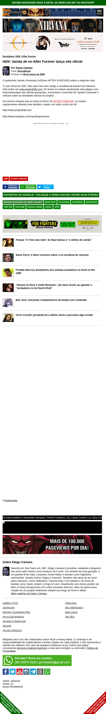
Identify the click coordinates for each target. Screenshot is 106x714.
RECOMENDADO (74, 608)
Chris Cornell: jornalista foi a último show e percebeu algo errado (54, 315)
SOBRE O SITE (10, 603)
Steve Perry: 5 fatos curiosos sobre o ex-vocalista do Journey (52, 255)
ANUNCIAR (8, 608)
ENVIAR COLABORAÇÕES (16, 612)
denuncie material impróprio (32, 648)
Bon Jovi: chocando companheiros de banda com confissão (51, 300)
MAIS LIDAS (71, 612)
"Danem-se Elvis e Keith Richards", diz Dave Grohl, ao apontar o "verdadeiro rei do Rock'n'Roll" (54, 286)
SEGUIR (7, 626)
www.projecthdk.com (30, 89)
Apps (56, 207)
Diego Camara (24, 67)
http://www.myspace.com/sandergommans (26, 116)
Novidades (8, 56)
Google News (34, 207)
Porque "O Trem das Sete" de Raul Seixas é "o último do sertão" (54, 240)
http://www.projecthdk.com (17, 110)
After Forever (29, 56)
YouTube (20, 207)
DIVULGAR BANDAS (13, 617)
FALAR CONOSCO (12, 630)
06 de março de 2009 (34, 74)
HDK (18, 56)
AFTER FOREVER (63, 101)
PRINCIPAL (71, 603)
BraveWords (24, 71)
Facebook (77, 202)
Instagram (91, 202)
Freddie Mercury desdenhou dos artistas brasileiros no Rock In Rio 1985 (55, 271)
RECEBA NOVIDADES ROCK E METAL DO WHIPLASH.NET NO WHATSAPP (53, 2)
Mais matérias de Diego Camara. (29, 593)
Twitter (8, 207)
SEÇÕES (70, 617)
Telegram (63, 202)
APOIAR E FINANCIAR (14, 621)
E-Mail (48, 207)
